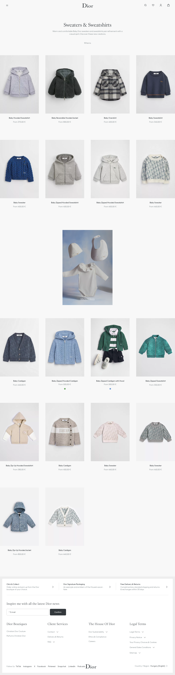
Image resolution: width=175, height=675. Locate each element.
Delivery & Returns (55, 637)
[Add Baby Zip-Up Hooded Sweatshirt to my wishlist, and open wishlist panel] (39, 407)
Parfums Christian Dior (16, 636)
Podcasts (81, 666)
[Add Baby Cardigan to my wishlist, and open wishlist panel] (39, 322)
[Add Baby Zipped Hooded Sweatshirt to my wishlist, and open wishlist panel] (85, 144)
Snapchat (62, 666)
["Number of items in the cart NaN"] (168, 5)
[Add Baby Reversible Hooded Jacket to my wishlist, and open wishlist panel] (85, 59)
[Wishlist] (153, 5)
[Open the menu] (7, 5)
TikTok (18, 666)
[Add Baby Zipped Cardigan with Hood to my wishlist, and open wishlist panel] (130, 322)
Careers (92, 641)
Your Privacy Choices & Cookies (143, 642)
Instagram (27, 666)
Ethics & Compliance (97, 637)
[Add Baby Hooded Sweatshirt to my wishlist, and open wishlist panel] (39, 59)
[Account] (160, 5)
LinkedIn (71, 666)
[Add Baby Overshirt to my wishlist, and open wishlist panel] (130, 59)
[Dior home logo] (87, 5)
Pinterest (52, 666)
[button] (39, 59)
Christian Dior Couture (16, 631)
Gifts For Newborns (87, 299)
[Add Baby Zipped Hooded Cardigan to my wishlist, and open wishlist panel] (85, 322)
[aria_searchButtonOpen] (145, 5)
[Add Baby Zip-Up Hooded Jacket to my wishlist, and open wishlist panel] (39, 492)
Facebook (41, 666)
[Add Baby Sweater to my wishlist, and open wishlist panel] (39, 144)
